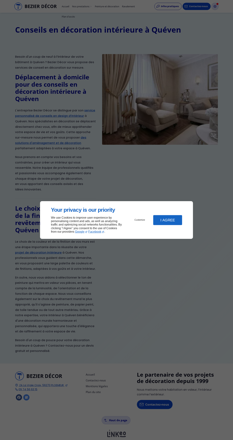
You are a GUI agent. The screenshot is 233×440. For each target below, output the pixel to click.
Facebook (94, 231)
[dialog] (116, 220)
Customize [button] (140, 220)
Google (79, 231)
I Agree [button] (167, 220)
